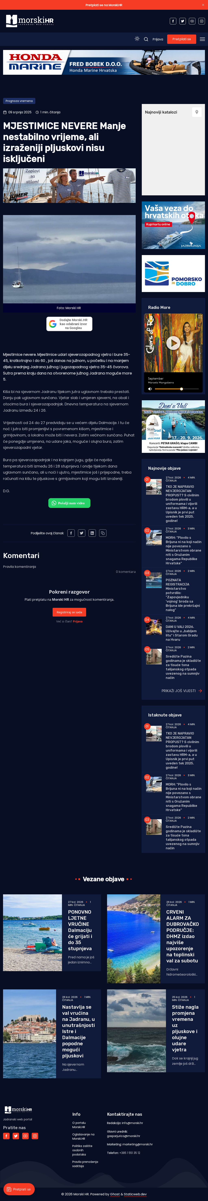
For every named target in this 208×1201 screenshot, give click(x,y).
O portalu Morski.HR (79, 1125)
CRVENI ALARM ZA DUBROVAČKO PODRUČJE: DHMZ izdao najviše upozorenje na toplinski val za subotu (182, 936)
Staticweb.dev (135, 1194)
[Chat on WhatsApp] (69, 503)
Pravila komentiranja (19, 566)
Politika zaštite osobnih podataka (82, 1150)
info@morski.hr (132, 1123)
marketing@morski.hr (137, 1144)
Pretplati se (181, 39)
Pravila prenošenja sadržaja (85, 1164)
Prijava (158, 39)
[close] (203, 5)
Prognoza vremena (19, 101)
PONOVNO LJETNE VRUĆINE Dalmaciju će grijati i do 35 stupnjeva (80, 930)
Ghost (115, 1194)
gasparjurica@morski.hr (123, 1136)
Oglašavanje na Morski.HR (83, 1136)
